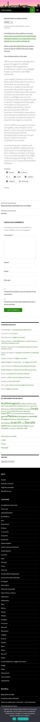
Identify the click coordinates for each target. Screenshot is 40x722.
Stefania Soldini (11, 426)
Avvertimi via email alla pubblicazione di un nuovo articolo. (19, 303)
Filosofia (4, 562)
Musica (3, 608)
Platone (11, 416)
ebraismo (7, 409)
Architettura (9, 18)
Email (6, 271)
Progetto (4, 619)
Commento (8, 235)
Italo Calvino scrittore (8, 593)
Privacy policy (23, 719)
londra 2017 (6, 413)
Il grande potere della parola (22, 330)
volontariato (5, 681)
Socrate (30, 422)
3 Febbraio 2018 (25, 404)
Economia (4, 536)
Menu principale (37, 10)
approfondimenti (6, 513)
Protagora (5, 419)
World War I (20, 428)
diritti (2, 409)
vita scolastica (5, 677)
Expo (2, 558)
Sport (3, 646)
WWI (26, 428)
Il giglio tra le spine (18, 337)
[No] (37, 714)
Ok (14, 719)
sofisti (4, 425)
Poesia (3, 612)
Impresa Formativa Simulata (10, 577)
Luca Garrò (14, 333)
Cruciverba (5, 532)
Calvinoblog (6, 10)
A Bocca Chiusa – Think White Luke (12, 341)
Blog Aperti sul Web (7, 694)
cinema (32, 406)
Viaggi (3, 665)
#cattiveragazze (10, 403)
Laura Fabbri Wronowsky (15, 411)
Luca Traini (14, 413)
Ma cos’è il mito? (14, 381)
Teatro (3, 658)
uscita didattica (12, 428)
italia (2, 411)
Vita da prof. (5, 673)
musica (32, 413)
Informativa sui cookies (8, 436)
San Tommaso (6, 423)
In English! (4, 581)
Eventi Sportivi (6, 551)
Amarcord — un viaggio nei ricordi (25, 362)
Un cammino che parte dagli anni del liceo (20, 385)
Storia (3, 650)
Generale (4, 570)
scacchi (16, 422)
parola (4, 416)
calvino (28, 406)
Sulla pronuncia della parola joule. (25, 366)
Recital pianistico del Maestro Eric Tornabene (16, 204)
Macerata (21, 413)
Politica (3, 616)
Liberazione (26, 411)
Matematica (5, 600)
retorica (20, 419)
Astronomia (5, 524)
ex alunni (17, 18)
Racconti (4, 627)
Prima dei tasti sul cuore (9, 706)
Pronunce (4, 623)
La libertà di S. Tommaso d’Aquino (18, 373)
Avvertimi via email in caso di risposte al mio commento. (20, 293)
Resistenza (13, 419)
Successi (4, 654)
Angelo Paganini (19, 26)
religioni (4, 635)
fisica (21, 409)
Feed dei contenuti (7, 483)
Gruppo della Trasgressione (10, 574)
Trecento (4, 428)
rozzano (26, 419)
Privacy (3, 444)
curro (35, 406)
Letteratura (5, 597)
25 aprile (33, 404)
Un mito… (8, 212)
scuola (22, 423)
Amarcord (4, 509)
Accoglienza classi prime (9, 505)
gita (29, 409)
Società (24, 18)
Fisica (3, 566)
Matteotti (27, 413)
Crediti (3, 440)
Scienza (3, 639)
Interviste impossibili (8, 589)
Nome (6, 262)
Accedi (3, 480)
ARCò (19, 46)
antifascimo (12, 406)
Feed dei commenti (7, 487)
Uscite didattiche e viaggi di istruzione (13, 661)
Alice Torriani (5, 406)
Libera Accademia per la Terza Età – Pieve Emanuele (18, 702)
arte (24, 406)
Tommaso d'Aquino (23, 426)
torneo (32, 426)
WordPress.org (6, 491)
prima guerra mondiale (27, 416)
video (3, 669)
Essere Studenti (6, 543)
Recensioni (4, 631)
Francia (25, 409)
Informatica (5, 585)
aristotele (20, 406)
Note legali (4, 448)
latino (5, 411)
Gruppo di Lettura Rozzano (10, 698)
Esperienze (4, 539)
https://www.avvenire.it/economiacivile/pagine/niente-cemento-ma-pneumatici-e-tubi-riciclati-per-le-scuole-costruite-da (20, 38)
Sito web (7, 280)
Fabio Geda (15, 409)
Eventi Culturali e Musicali (10, 547)
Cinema (3, 528)
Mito (2, 604)
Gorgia (34, 408)
